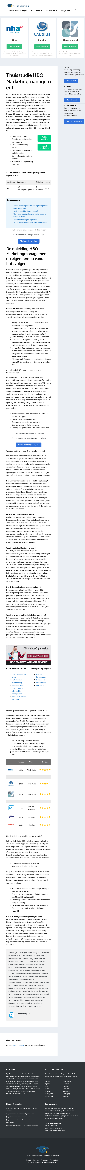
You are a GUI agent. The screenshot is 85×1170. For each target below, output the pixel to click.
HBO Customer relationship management (17, 691)
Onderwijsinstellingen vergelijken (25, 219)
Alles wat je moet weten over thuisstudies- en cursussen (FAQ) (30, 215)
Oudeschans (41, 682)
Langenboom (41, 677)
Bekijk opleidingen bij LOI (28, 444)
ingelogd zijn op (18, 1045)
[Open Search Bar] (75, 10)
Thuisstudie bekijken (28, 241)
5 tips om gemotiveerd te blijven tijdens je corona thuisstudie (23, 1121)
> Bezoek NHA (71, 80)
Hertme (39, 674)
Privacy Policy (54, 1160)
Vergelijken (65, 10)
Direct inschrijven (44, 147)
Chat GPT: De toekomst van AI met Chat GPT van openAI (22, 1109)
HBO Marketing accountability (17, 681)
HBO (37, 1155)
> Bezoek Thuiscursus (74, 121)
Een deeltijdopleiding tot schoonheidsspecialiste (22, 1125)
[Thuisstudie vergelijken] (17, 5)
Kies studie (35, 10)
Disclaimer (44, 1160)
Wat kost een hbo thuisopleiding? (25, 211)
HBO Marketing (17, 685)
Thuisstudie (30, 1155)
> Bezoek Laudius (72, 100)
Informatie (50, 10)
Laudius (21, 1081)
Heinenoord (40, 679)
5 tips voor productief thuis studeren (18, 1117)
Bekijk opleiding (44, 138)
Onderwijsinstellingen (18, 10)
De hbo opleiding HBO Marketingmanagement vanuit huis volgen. (30, 207)
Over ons (36, 1160)
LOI (7, 1081)
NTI (15, 1081)
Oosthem (40, 685)
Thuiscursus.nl (11, 1083)
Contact (28, 1160)
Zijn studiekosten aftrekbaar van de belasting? (30, 222)
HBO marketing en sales (19, 676)
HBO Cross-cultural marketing (19, 698)
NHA (11, 1081)
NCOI (18, 1083)
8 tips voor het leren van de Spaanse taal (20, 1114)
